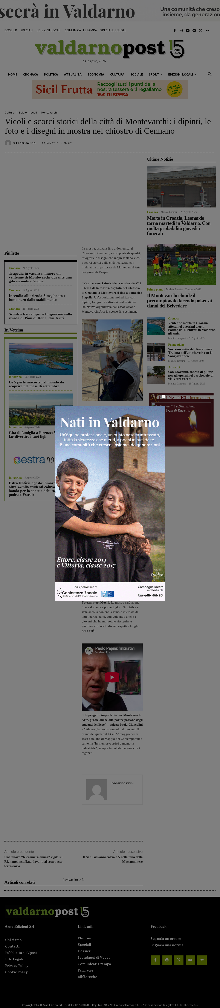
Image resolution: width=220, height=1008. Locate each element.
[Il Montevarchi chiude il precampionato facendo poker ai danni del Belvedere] (181, 264)
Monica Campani (169, 211)
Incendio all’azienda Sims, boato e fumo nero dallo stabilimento (37, 298)
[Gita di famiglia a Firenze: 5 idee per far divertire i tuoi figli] (41, 409)
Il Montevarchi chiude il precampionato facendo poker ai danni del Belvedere (179, 301)
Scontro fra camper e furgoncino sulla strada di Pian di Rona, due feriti (40, 316)
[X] (171, 142)
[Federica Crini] (8, 143)
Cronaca (14, 268)
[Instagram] (181, 30)
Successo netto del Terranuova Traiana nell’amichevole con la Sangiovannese (190, 352)
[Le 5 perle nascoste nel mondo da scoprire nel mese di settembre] (41, 359)
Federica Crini (26, 143)
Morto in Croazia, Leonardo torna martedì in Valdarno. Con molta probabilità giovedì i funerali (178, 225)
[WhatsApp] (200, 142)
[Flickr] (207, 30)
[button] (210, 74)
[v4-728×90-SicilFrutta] (110, 89)
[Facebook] (174, 30)
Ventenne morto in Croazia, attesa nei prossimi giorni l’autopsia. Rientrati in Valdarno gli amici (191, 328)
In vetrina (15, 376)
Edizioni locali (28, 112)
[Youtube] (187, 30)
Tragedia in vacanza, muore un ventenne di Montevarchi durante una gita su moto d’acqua (40, 277)
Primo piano (155, 289)
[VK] (190, 142)
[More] (210, 142)
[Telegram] (194, 30)
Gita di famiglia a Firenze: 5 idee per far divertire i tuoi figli (39, 434)
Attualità (174, 367)
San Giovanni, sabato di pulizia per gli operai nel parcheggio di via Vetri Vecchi (190, 375)
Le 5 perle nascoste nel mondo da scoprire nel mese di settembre (36, 384)
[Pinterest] (181, 142)
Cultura (10, 112)
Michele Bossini (174, 289)
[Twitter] (200, 30)
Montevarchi (49, 112)
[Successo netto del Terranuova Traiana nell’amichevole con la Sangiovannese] (156, 352)
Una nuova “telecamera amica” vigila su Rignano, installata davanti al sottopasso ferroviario (33, 861)
